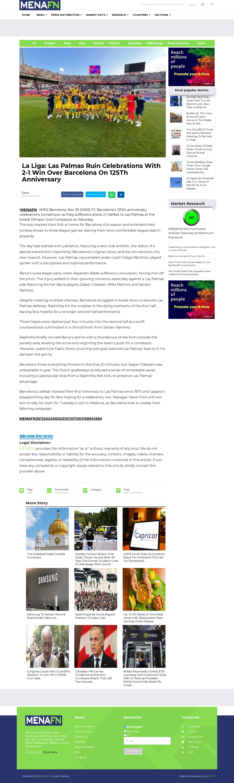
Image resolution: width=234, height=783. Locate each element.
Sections (161, 14)
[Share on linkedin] (121, 195)
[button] (202, 4)
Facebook (194, 726)
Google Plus (195, 736)
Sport (199, 43)
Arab (67, 43)
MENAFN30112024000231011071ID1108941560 (60, 418)
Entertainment (173, 43)
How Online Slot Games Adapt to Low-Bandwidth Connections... (189, 264)
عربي (192, 4)
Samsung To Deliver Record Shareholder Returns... (46, 616)
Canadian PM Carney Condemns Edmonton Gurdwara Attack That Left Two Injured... (93, 676)
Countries (140, 14)
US (29, 43)
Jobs (77, 752)
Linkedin (193, 747)
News (40, 14)
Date (25, 192)
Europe (49, 43)
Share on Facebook (72, 194)
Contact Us (81, 736)
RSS (190, 752)
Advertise (80, 741)
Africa (97, 43)
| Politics (113, 43)
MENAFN (28, 210)
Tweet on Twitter (95, 194)
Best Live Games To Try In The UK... (187, 256)
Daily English (134, 726)
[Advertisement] (118, 28)
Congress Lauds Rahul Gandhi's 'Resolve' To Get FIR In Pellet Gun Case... (48, 675)
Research (119, 14)
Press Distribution (65, 14)
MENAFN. (46, 776)
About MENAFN (84, 747)
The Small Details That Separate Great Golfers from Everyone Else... (189, 273)
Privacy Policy (83, 731)
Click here (49, 752)
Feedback (81, 757)
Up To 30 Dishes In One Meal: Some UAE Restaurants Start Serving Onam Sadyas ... (143, 618)
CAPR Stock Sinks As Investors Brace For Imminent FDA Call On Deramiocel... (144, 557)
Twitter (192, 731)
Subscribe (133, 751)
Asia (82, 43)
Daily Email (194, 741)
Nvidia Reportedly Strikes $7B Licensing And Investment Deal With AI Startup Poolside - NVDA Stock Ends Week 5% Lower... (145, 678)
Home (26, 14)
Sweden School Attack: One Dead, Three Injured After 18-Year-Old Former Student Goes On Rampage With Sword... (96, 559)
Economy (135, 43)
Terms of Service (85, 726)
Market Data (95, 14)
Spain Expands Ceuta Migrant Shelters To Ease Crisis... (95, 616)
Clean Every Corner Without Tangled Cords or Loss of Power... (192, 249)
